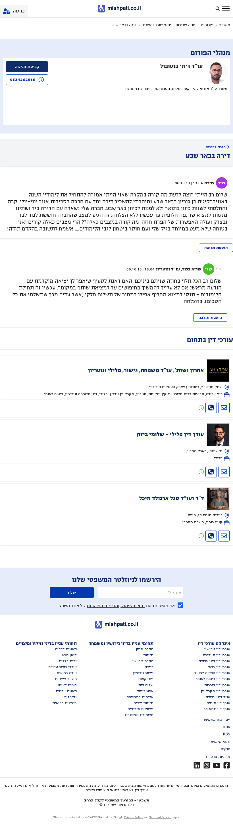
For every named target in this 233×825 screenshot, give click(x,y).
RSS (226, 734)
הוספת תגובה (216, 248)
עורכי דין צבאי (219, 667)
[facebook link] (226, 765)
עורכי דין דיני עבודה (214, 661)
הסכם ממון (144, 649)
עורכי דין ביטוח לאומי (213, 679)
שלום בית (145, 685)
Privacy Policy (133, 817)
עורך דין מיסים (218, 703)
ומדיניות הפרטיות (103, 605)
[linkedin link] (196, 765)
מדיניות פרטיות (218, 757)
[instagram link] (206, 765)
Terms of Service (160, 817)
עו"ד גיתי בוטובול (181, 66)
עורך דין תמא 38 (217, 709)
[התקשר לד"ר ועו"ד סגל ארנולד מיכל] (211, 535)
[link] (117, 378)
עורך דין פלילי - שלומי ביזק (170, 434)
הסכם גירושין (142, 661)
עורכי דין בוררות (217, 685)
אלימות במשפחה (139, 697)
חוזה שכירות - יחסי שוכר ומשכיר (168, 25)
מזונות (148, 655)
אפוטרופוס (144, 691)
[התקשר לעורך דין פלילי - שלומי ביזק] (211, 471)
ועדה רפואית (67, 673)
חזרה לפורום (216, 147)
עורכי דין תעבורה (216, 655)
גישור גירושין (143, 673)
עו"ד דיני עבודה (218, 697)
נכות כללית (68, 661)
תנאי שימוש (220, 742)
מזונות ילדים (143, 703)
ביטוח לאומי (67, 685)
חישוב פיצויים (66, 679)
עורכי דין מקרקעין (215, 691)
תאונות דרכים (66, 649)
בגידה (149, 667)
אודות (225, 727)
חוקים (225, 749)
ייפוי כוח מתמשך (216, 720)
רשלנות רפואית (64, 703)
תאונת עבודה (66, 691)
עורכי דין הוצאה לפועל (212, 673)
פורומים (207, 25)
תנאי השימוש (132, 605)
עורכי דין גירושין (217, 649)
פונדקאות (145, 679)
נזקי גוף (70, 697)
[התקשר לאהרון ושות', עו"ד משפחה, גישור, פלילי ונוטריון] (211, 407)
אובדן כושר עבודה (62, 667)
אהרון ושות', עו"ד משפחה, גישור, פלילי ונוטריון (146, 370)
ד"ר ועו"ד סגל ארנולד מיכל (171, 498)
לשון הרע (69, 655)
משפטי (224, 25)
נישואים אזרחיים (140, 709)
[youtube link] (216, 765)
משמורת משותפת (139, 715)
